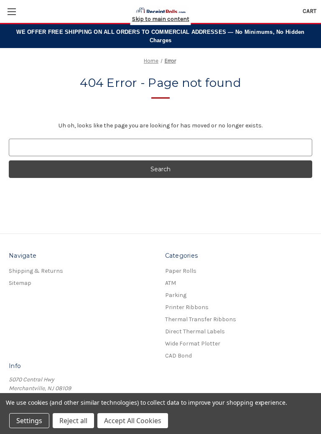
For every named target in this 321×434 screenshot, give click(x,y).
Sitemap (20, 283)
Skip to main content (160, 19)
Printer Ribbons (187, 307)
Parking (175, 295)
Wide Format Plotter (192, 343)
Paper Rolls (180, 270)
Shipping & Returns (36, 270)
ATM (170, 283)
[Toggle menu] (11, 11)
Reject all (73, 420)
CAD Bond (178, 355)
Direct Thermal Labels (195, 331)
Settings (29, 420)
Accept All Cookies (132, 420)
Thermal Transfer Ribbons (200, 319)
